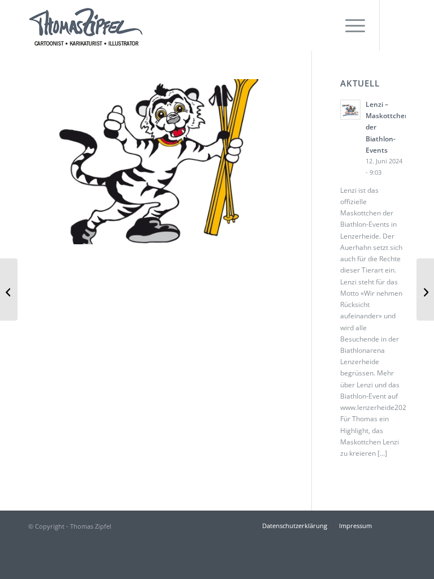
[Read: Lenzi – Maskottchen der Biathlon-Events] (350, 110)
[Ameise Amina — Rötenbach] (9, 289)
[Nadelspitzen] (425, 289)
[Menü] (349, 25)
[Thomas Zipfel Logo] (85, 25)
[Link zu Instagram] (397, 25)
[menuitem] (349, 25)
